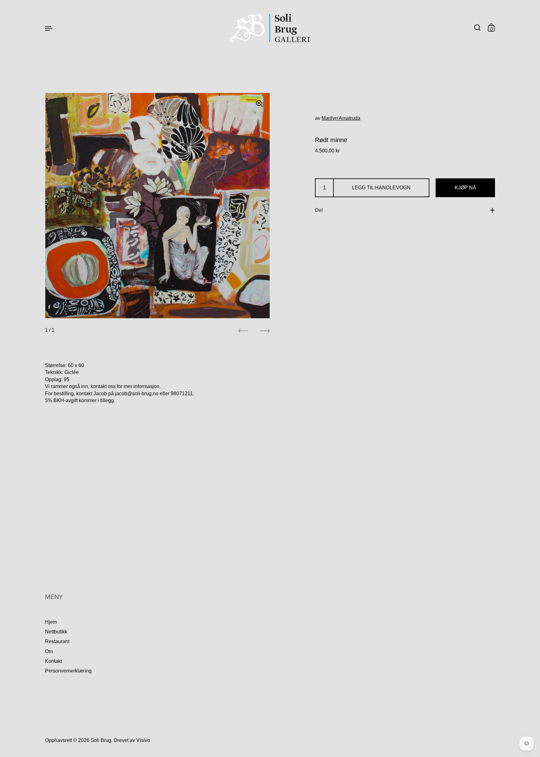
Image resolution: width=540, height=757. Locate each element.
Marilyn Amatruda (341, 118)
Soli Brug (101, 740)
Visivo (143, 740)
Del (319, 210)
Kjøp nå (465, 187)
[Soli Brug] (270, 28)
